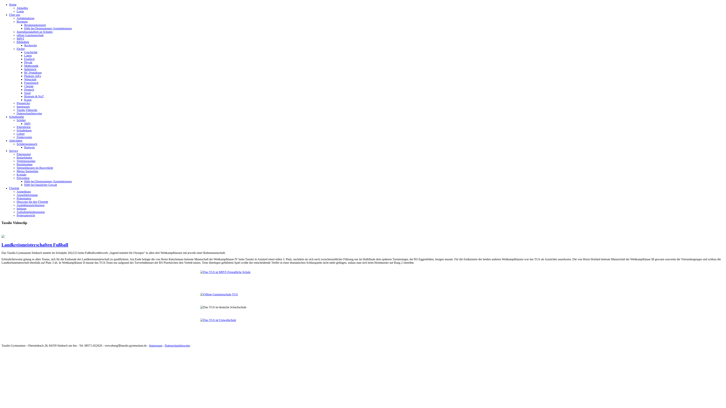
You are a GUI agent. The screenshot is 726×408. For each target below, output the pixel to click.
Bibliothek (23, 42)
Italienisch (30, 69)
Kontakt (21, 174)
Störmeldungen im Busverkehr (35, 167)
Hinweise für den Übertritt (32, 201)
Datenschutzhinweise (29, 113)
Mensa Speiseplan (27, 171)
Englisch (29, 59)
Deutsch (29, 89)
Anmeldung (24, 191)
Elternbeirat (23, 127)
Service (13, 150)
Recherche (30, 45)
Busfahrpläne (25, 164)
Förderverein (24, 137)
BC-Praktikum (33, 72)
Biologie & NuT (34, 96)
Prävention (23, 178)
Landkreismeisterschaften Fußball (35, 244)
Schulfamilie (16, 116)
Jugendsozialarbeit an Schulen (35, 31)
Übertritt (14, 188)
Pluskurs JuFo (32, 76)
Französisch (31, 82)
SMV (27, 123)
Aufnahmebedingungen (31, 212)
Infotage (21, 208)
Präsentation (24, 198)
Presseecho (23, 103)
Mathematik (31, 65)
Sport (27, 93)
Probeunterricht (26, 215)
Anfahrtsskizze (25, 18)
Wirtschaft (30, 79)
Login (20, 11)
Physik (28, 62)
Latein (28, 55)
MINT (20, 38)
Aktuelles (22, 8)
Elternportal (24, 154)
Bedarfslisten (24, 157)
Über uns (14, 14)
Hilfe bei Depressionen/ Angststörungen (48, 28)
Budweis (29, 147)
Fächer (21, 48)
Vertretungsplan (26, 161)
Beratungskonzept (35, 25)
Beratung (22, 21)
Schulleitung (24, 130)
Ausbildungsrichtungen (30, 205)
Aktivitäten (15, 140)
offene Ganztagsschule (30, 35)
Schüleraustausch (27, 144)
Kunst (27, 99)
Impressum (23, 106)
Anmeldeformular (27, 195)
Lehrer (21, 133)
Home (12, 4)
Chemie (28, 86)
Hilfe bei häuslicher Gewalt (40, 184)
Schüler (21, 120)
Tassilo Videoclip (27, 110)
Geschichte (30, 52)
